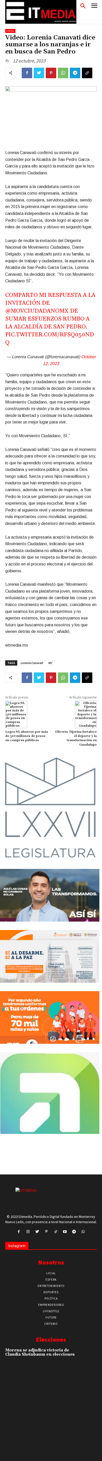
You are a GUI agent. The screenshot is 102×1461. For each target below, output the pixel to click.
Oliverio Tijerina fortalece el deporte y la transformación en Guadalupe (76, 738)
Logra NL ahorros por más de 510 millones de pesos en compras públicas (26, 736)
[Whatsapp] (83, 1231)
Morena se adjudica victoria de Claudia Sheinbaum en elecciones (40, 1352)
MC (50, 663)
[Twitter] (39, 73)
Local (10, 31)
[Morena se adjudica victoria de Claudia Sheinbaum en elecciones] (87, 1356)
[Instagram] (28, 1231)
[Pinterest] (51, 73)
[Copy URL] (87, 73)
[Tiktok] (55, 1231)
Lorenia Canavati (31, 663)
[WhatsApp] (63, 73)
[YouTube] (64, 1231)
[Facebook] (27, 73)
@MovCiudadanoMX (37, 311)
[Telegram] (75, 73)
